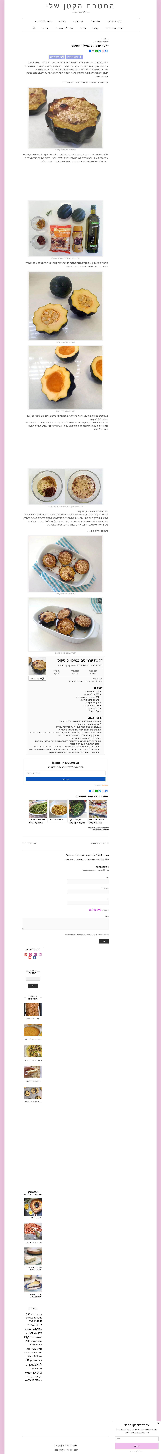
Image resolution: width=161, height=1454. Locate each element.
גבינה (38, 1325)
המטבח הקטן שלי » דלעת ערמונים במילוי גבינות (82, 859)
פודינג (39, 1349)
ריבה (27, 1365)
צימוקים (26, 1353)
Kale (74, 1445)
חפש (33, 986)
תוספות (95, 21)
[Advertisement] (65, 182)
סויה (27, 1341)
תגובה (107, 916)
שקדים (39, 1376)
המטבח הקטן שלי (80, 6)
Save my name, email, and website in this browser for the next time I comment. (86, 934)
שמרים (28, 1372)
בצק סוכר (38, 1317)
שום (32, 1368)
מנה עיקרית (114, 21)
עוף (32, 1344)
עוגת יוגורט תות (31, 843)
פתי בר (32, 1352)
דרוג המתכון (105, 910)
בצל (28, 1314)
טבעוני (101, 828)
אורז (41, 1314)
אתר (107, 899)
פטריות (31, 1348)
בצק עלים (29, 1318)
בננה (33, 1314)
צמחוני (89, 828)
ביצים (37, 1314)
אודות (45, 28)
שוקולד (37, 1372)
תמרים (33, 1377)
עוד (83, 28)
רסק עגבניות (38, 1369)
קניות (96, 28)
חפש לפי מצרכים (64, 28)
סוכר (40, 1345)
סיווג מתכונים (44, 21)
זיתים (27, 1333)
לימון (36, 1341)
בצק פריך (38, 1321)
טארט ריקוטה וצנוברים (98, 843)
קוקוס (40, 1356)
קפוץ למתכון (73, 57)
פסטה (39, 1352)
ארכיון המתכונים (114, 28)
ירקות (97, 828)
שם (107, 878)
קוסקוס (95, 829)
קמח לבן (35, 1360)
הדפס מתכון (55, 57)
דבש (36, 1332)
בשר (31, 1321)
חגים (63, 21)
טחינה (35, 1337)
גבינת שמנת (30, 1329)
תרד (26, 1380)
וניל (32, 1332)
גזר (40, 1332)
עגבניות (36, 1345)
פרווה (93, 828)
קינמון (35, 1356)
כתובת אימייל (105, 888)
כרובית (40, 1341)
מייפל (32, 1341)
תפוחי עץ (33, 1379)
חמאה (40, 1337)
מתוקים (78, 21)
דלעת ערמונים (101, 829)
